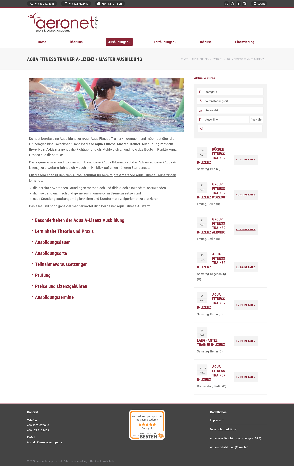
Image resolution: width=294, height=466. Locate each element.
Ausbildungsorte (51, 253)
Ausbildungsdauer (52, 242)
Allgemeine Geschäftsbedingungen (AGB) (235, 438)
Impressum (217, 420)
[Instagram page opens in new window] (244, 3)
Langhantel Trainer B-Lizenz (211, 342)
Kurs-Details (246, 159)
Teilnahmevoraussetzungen (61, 264)
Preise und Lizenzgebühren (61, 286)
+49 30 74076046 (44, 3)
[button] (106, 220)
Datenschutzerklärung (224, 429)
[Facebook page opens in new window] (238, 3)
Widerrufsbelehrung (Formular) (229, 447)
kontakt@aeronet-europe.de (44, 442)
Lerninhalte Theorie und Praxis (64, 231)
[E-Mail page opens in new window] (226, 3)
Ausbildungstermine (54, 297)
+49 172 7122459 (78, 3)
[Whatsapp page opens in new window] (232, 3)
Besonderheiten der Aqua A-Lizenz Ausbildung (79, 220)
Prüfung (43, 275)
